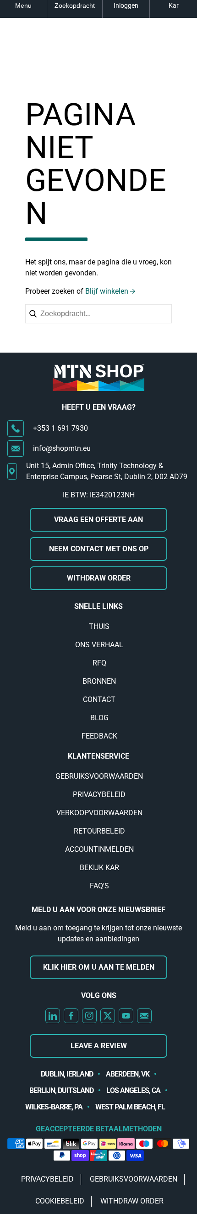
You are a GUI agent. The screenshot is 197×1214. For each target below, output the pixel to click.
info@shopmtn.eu (62, 448)
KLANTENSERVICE (98, 756)
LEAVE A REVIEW (99, 1045)
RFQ (99, 663)
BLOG (99, 717)
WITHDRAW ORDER (99, 578)
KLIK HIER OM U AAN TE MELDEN (98, 967)
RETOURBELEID (99, 831)
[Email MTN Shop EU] (144, 1015)
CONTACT (99, 699)
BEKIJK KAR (99, 867)
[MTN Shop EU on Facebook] (71, 1015)
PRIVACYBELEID (99, 794)
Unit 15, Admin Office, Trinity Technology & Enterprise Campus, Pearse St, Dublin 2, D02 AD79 (106, 471)
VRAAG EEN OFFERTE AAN (98, 519)
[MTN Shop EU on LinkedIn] (52, 1015)
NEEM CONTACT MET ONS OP (98, 548)
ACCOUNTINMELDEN (99, 849)
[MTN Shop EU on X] (107, 1015)
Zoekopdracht (75, 5)
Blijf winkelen (106, 291)
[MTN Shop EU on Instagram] (89, 1015)
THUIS (99, 626)
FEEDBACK (99, 736)
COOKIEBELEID (59, 1201)
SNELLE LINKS (98, 606)
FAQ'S (99, 885)
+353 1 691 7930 (60, 428)
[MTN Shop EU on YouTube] (126, 1015)
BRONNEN (99, 681)
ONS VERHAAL (99, 644)
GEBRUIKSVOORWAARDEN (99, 776)
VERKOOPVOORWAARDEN (99, 812)
